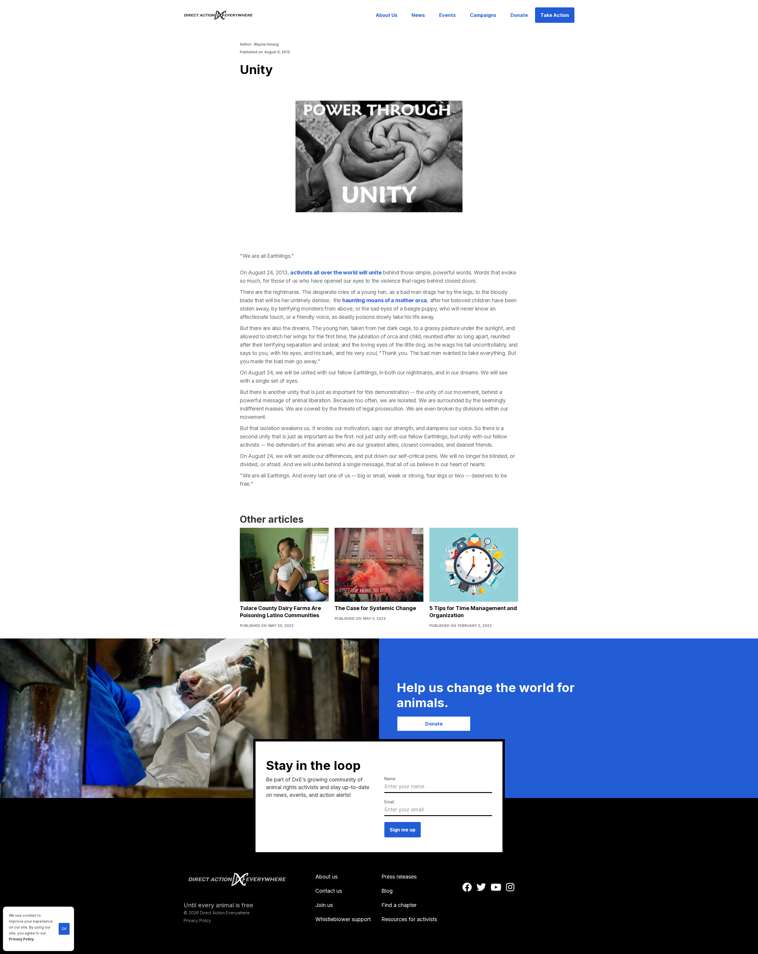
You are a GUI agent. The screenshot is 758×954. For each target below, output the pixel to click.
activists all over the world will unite (335, 272)
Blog (387, 891)
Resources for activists (409, 919)
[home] (222, 15)
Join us (324, 905)
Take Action (554, 15)
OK (64, 929)
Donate (519, 15)
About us (326, 876)
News (418, 15)
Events (447, 15)
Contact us (328, 891)
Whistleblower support (343, 919)
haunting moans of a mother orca (384, 300)
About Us (386, 15)
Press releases (399, 876)
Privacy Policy (21, 939)
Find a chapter (399, 905)
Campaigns (483, 15)
